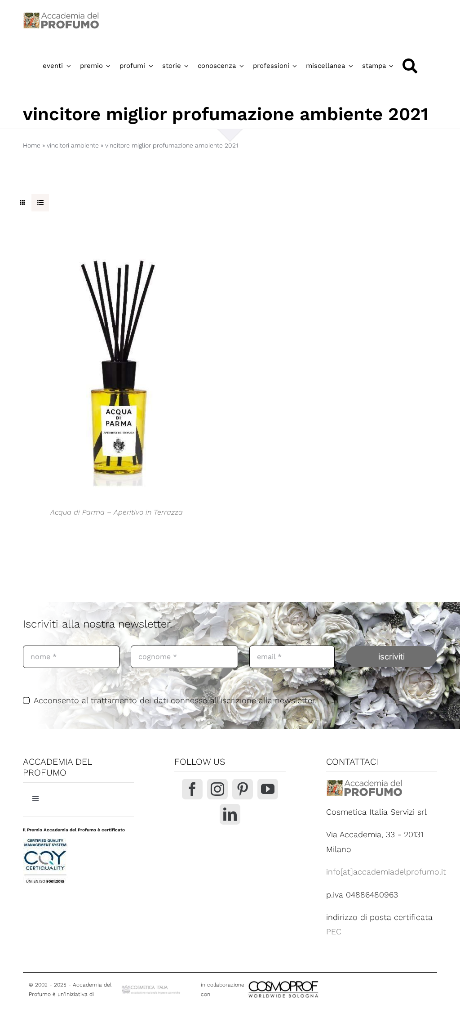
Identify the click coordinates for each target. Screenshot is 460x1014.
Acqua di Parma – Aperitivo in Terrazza (116, 512)
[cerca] (409, 66)
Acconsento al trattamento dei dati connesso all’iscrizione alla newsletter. (175, 700)
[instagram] (217, 789)
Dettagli (117, 367)
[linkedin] (230, 814)
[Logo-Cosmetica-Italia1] (151, 987)
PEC (333, 931)
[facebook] (192, 789)
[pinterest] (242, 789)
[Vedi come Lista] (40, 202)
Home (31, 145)
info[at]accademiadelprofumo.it (386, 871)
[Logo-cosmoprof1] (312, 980)
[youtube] (267, 789)
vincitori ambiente (73, 145)
